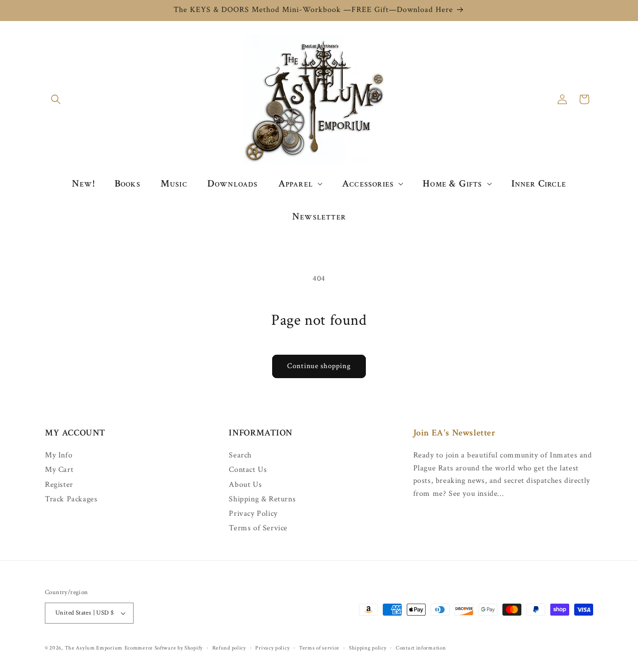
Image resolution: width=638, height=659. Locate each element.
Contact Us (248, 469)
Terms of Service (258, 528)
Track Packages (71, 499)
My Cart (59, 469)
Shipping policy (368, 648)
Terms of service (319, 648)
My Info (58, 455)
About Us (245, 484)
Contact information (421, 648)
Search (240, 455)
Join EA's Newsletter (454, 433)
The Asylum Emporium (94, 648)
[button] (56, 99)
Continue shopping (319, 366)
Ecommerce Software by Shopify (164, 648)
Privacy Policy (253, 513)
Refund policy (229, 648)
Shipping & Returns (262, 499)
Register (59, 484)
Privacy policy (272, 648)
